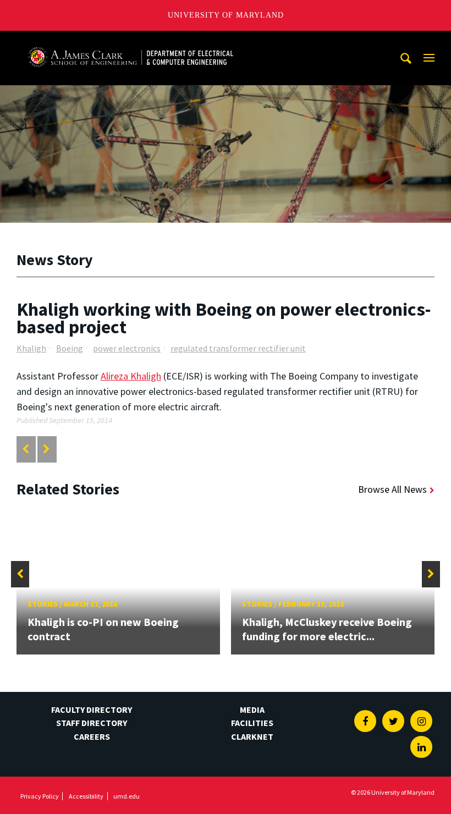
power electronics (127, 348)
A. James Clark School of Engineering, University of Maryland (130, 41)
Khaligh (31, 348)
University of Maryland (226, 15)
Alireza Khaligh (131, 376)
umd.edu (126, 796)
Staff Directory (91, 722)
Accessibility (86, 796)
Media (252, 709)
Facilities (252, 722)
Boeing (69, 348)
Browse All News (392, 489)
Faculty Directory (91, 709)
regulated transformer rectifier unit (238, 348)
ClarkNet (252, 736)
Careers (92, 736)
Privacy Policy (39, 796)
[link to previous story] (25, 449)
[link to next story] (46, 449)
